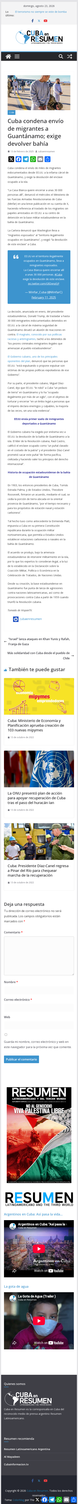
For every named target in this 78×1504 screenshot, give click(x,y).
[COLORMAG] (28, 1393)
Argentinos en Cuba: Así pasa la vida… (33, 1214)
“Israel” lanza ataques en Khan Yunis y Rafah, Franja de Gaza (39, 641)
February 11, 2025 (44, 297)
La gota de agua (16, 1286)
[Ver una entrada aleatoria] (69, 56)
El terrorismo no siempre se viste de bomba (41, 11)
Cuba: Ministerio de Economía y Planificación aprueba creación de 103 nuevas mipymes (36, 725)
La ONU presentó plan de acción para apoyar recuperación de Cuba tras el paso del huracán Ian (36, 798)
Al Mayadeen (12, 1456)
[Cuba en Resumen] (8, 56)
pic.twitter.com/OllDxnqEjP (43, 283)
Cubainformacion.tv (16, 1464)
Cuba (11, 112)
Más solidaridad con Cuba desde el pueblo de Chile (38, 655)
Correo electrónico (18, 1000)
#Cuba (58, 274)
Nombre (11, 982)
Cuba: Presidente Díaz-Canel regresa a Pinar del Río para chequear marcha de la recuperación (38, 870)
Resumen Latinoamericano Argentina (27, 1449)
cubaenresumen (46, 151)
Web (7, 1017)
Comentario (13, 932)
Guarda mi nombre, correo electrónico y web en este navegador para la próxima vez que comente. (37, 1044)
